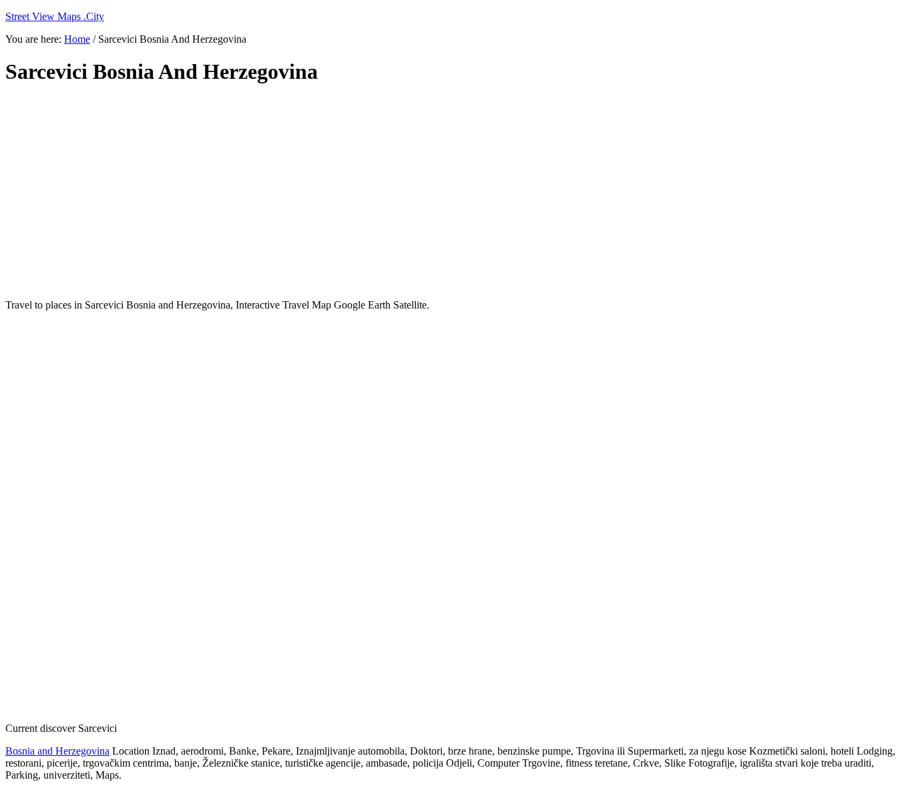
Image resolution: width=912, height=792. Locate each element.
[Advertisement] (329, 192)
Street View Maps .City (54, 16)
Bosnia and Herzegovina (57, 751)
